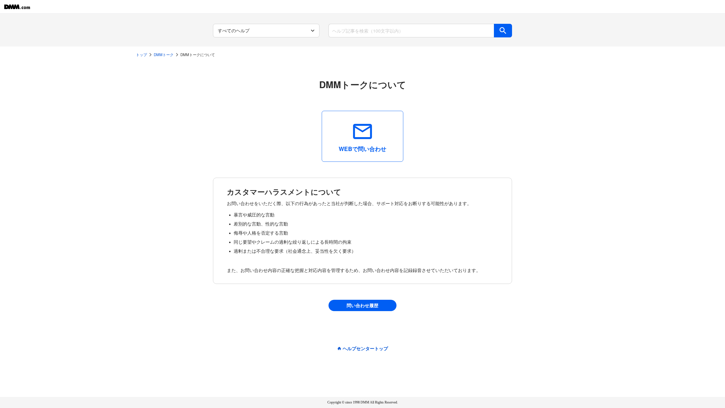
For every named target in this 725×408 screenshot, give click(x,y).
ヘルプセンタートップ (365, 348)
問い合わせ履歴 (362, 305)
